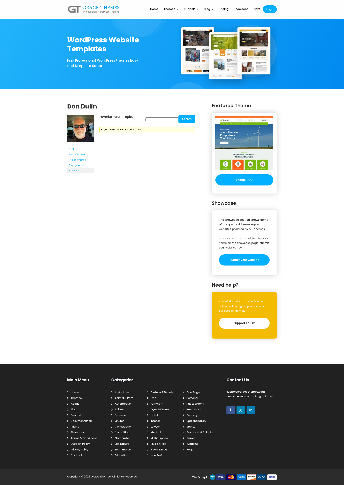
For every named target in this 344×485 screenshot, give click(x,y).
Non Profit (157, 455)
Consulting (122, 432)
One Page (193, 392)
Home (154, 9)
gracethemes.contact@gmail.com (249, 396)
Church (119, 421)
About (75, 404)
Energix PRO (244, 180)
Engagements (76, 165)
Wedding (193, 444)
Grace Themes (101, 476)
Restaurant (194, 409)
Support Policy (80, 444)
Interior (155, 421)
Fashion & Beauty (162, 392)
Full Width (157, 404)
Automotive (123, 404)
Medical (156, 432)
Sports (191, 426)
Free (153, 398)
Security (192, 415)
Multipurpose (159, 438)
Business (120, 415)
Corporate (122, 438)
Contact (76, 455)
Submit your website (244, 260)
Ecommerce (123, 449)
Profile (72, 149)
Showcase (241, 9)
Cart (257, 9)
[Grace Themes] (93, 10)
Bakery (119, 409)
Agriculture (122, 392)
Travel (191, 438)
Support (189, 9)
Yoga (190, 449)
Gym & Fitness (160, 409)
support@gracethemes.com (245, 392)
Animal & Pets (124, 398)
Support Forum (244, 323)
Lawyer (155, 426)
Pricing (224, 9)
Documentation (81, 421)
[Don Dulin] (80, 144)
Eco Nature (122, 444)
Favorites (74, 170)
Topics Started (77, 154)
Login (269, 9)
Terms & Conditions (84, 438)
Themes (169, 9)
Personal (192, 398)
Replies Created (77, 159)
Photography (195, 404)
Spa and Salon (196, 421)
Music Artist (158, 444)
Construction (123, 426)
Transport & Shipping (200, 432)
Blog (207, 9)
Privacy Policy (79, 449)
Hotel (154, 415)
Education (121, 455)
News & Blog (159, 449)
